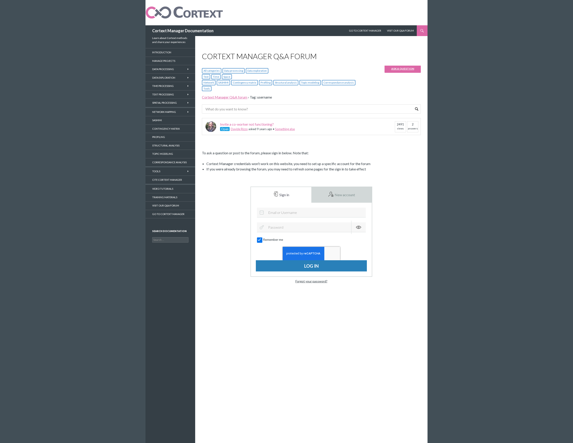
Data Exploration (163, 77)
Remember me (273, 239)
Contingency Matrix (166, 128)
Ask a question (402, 68)
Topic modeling (310, 82)
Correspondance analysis (338, 82)
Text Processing (163, 94)
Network (208, 82)
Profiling (266, 82)
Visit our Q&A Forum (400, 30)
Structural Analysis (166, 145)
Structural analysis (286, 82)
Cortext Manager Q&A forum (224, 97)
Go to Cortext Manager (365, 30)
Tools (206, 88)
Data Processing (163, 69)
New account (344, 195)
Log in (311, 266)
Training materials (164, 197)
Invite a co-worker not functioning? (247, 124)
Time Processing (163, 85)
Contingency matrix (244, 82)
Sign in (284, 195)
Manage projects (163, 60)
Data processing (233, 70)
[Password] (261, 227)
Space (226, 76)
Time (216, 76)
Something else (285, 129)
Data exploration (257, 70)
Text (206, 76)
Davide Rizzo (239, 129)
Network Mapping (164, 111)
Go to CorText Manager (168, 214)
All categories (211, 70)
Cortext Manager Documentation (183, 30)
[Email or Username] (261, 212)
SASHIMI (223, 82)
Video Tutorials (162, 188)
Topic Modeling (162, 153)
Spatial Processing (164, 102)
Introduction (161, 52)
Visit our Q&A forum (165, 205)
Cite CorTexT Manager (167, 179)
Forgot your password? (311, 281)
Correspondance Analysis (169, 162)
